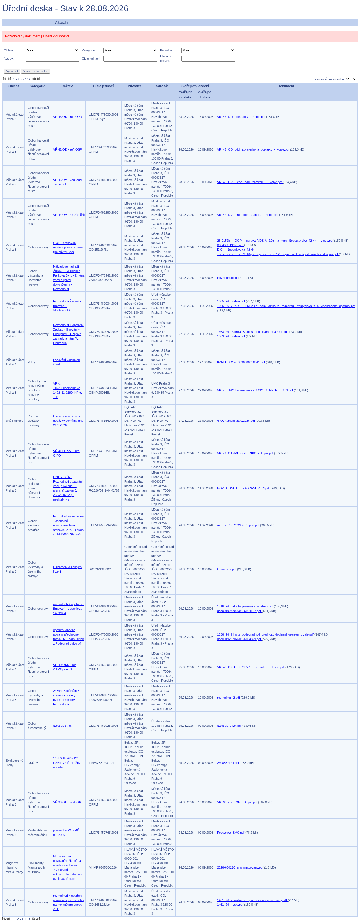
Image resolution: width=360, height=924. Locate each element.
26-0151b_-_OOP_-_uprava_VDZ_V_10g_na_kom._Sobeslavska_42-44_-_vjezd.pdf (275, 240)
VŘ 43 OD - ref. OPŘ (67, 116)
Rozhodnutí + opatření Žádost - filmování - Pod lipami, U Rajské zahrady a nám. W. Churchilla (68, 334)
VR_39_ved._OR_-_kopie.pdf (237, 802)
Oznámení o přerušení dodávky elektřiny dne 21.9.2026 (68, 420)
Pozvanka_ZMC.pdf (231, 832)
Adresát (162, 86)
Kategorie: (89, 50)
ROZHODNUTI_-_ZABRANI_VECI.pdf (244, 488)
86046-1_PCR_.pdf (230, 245)
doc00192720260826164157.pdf (239, 611)
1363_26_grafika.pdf (231, 336)
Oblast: (9, 50)
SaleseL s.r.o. (62, 725)
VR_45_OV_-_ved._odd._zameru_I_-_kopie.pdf (250, 182)
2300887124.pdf (228, 762)
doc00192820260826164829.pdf (239, 639)
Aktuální (61, 22)
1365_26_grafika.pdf (231, 301)
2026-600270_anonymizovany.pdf (240, 867)
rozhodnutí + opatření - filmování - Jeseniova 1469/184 (68, 608)
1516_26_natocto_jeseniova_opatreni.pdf (245, 606)
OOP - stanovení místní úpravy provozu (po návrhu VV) (68, 247)
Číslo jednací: (91, 58)
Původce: (166, 50)
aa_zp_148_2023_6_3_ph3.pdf (238, 525)
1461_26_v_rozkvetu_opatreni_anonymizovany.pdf (252, 900)
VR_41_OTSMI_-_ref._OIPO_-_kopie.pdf (245, 453)
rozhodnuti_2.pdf (229, 697)
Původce (135, 86)
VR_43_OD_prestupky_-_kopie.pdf (241, 116)
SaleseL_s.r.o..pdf (229, 725)
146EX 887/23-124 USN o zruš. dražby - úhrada (67, 763)
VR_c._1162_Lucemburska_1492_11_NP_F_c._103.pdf (255, 390)
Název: (9, 58)
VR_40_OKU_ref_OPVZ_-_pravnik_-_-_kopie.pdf (251, 667)
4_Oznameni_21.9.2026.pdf (236, 420)
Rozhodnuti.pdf (227, 277)
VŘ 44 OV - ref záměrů (69, 214)
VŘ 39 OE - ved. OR (67, 802)
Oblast (13, 86)
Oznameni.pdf (227, 569)
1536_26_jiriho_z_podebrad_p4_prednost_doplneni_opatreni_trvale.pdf (265, 634)
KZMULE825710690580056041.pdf (241, 362)
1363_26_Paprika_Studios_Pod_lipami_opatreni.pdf (252, 331)
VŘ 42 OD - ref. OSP (67, 149)
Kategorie (37, 86)
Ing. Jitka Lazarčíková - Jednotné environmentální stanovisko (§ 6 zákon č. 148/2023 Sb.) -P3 (68, 525)
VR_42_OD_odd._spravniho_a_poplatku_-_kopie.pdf (253, 149)
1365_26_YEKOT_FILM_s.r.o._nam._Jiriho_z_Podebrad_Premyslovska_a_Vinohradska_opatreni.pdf (286, 306)
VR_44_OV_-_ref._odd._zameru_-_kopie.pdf (248, 214)
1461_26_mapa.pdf (230, 904)
